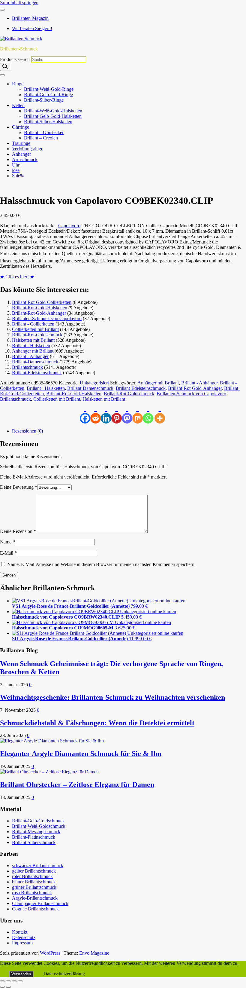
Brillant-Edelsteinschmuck (37, 372)
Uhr (16, 164)
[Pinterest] (116, 413)
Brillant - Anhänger (30, 356)
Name (7, 541)
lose (16, 170)
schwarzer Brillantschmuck (37, 865)
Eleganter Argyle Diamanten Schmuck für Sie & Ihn (80, 753)
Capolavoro (69, 225)
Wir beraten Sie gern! (32, 28)
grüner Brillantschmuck (34, 887)
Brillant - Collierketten (33, 323)
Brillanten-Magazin (30, 18)
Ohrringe (20, 127)
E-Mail (8, 552)
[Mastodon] (127, 413)
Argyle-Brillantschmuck (35, 898)
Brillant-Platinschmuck (33, 837)
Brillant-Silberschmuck (34, 842)
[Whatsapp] (148, 413)
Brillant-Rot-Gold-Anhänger (39, 313)
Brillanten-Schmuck (19, 48)
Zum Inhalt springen (19, 2)
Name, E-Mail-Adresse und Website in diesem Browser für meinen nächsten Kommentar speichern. (101, 564)
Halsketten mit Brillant (33, 340)
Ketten (18, 105)
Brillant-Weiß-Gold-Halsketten (53, 110)
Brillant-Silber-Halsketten (48, 121)
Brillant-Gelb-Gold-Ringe (48, 94)
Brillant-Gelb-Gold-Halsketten (53, 116)
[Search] (5, 67)
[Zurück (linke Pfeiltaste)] (2, 987)
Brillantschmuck (27, 367)
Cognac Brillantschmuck (35, 908)
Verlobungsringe (27, 148)
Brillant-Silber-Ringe (44, 99)
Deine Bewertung (18, 487)
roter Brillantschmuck (32, 876)
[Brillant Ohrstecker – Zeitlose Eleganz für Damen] (49, 771)
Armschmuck (25, 159)
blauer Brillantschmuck (34, 881)
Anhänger (21, 154)
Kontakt (19, 931)
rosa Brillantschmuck (32, 892)
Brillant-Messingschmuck (36, 831)
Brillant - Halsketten (31, 345)
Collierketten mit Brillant (35, 329)
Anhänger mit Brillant (32, 350)
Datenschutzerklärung (64, 973)
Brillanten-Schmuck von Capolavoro (47, 318)
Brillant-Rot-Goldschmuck (37, 334)
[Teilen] (14, 981)
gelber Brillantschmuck (34, 870)
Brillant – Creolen (41, 137)
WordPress (50, 953)
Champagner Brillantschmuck (40, 903)
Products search (15, 59)
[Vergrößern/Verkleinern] (2, 981)
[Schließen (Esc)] (20, 981)
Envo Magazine (94, 953)
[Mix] (137, 413)
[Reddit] (95, 413)
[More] (159, 413)
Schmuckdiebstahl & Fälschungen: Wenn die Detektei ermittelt (97, 723)
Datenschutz (23, 937)
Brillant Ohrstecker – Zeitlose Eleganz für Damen (77, 784)
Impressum (22, 942)
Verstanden (21, 974)
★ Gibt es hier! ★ (17, 276)
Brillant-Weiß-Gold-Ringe (49, 89)
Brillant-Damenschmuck (35, 361)
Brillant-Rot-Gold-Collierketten (41, 302)
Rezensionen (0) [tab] (27, 430)
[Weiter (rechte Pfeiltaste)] (8, 987)
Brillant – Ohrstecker (44, 132)
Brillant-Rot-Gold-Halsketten (39, 307)
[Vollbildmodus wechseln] (8, 981)
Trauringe (21, 143)
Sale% (18, 175)
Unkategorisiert (94, 382)
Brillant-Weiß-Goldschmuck (38, 826)
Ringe (17, 83)
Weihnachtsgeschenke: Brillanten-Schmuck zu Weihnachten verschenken (112, 697)
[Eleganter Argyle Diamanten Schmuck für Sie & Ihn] (52, 740)
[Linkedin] (106, 413)
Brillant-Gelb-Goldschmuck (38, 820)
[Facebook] (85, 413)
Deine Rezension (18, 531)
